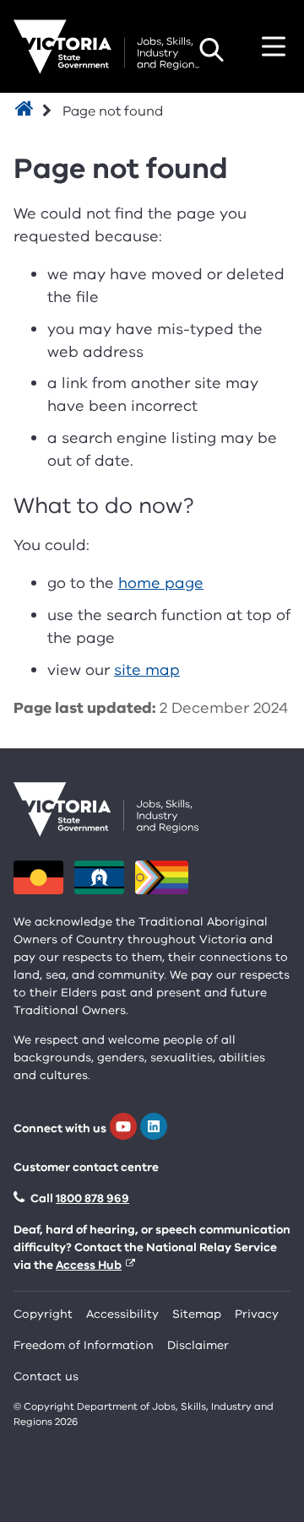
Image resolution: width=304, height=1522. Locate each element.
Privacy (257, 1314)
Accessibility (122, 1314)
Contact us (46, 1376)
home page (161, 583)
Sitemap (196, 1314)
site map (147, 670)
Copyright (43, 1314)
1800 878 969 (92, 1198)
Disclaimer (198, 1345)
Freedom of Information (84, 1345)
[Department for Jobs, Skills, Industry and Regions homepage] (106, 46)
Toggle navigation (273, 46)
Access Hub (89, 1265)
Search (211, 50)
